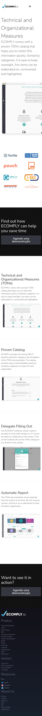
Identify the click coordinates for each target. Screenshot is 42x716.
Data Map (4, 645)
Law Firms (4, 663)
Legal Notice (5, 709)
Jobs (2, 703)
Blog (2, 679)
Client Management (7, 626)
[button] (29, 6)
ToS (2, 705)
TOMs (3, 643)
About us (4, 701)
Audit (3, 628)
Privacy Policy (5, 707)
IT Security (4, 670)
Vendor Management (8, 639)
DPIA (3, 652)
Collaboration (5, 650)
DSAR (3, 641)
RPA (2, 632)
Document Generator (8, 634)
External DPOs (6, 668)
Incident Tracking (6, 636)
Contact (3, 698)
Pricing (3, 696)
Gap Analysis (5, 630)
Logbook (4, 647)
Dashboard (4, 654)
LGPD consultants (7, 665)
